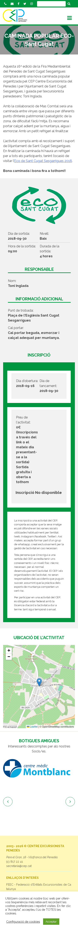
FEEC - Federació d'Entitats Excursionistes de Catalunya (38, 887)
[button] (39, 682)
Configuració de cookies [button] (23, 921)
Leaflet (33, 726)
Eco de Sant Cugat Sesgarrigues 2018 (43, 161)
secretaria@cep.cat (19, 866)
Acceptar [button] (51, 921)
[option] (39, 768)
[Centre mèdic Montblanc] (39, 768)
